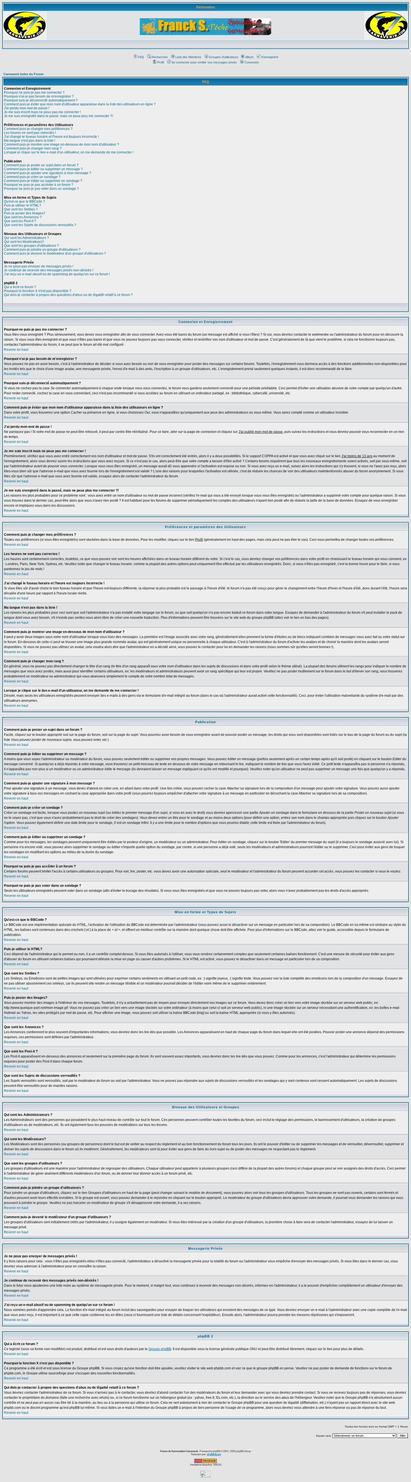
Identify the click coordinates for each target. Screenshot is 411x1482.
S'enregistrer (269, 57)
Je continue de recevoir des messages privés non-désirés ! (48, 270)
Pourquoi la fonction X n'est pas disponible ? (37, 291)
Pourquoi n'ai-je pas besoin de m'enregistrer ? (39, 96)
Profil (160, 62)
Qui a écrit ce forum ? (20, 287)
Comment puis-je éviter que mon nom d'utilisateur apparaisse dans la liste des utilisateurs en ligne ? (80, 104)
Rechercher (160, 57)
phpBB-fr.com (214, 1454)
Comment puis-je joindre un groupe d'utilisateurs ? (42, 250)
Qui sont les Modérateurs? (24, 242)
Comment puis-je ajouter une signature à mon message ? (47, 173)
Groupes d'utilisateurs (223, 57)
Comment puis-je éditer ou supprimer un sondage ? (43, 181)
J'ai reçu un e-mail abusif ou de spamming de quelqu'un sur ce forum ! (57, 274)
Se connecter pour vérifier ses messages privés (204, 62)
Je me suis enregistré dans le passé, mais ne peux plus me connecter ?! (58, 116)
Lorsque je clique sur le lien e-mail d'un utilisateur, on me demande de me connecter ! (68, 152)
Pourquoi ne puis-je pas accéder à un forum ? (38, 185)
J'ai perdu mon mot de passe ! (26, 108)
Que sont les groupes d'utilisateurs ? (31, 246)
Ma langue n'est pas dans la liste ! (29, 141)
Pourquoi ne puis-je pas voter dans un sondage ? (41, 189)
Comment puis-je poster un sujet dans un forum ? (41, 165)
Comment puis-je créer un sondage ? (32, 177)
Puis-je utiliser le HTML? (22, 205)
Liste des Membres (188, 57)
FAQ (141, 57)
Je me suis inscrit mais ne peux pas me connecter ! (42, 112)
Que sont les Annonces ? (23, 217)
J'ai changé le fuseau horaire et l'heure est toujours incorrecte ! (51, 137)
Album (249, 57)
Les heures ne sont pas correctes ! (30, 133)
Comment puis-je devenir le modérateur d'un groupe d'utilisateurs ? (55, 253)
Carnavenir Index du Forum (23, 74)
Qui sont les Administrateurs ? (26, 238)
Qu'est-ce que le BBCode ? (24, 201)
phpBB (216, 1451)
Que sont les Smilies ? (21, 209)
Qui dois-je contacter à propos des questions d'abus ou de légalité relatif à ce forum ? (68, 295)
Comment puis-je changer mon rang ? (33, 148)
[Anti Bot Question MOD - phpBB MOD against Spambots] (205, 1462)
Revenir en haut (16, 350)
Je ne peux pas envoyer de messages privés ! (38, 266)
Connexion (251, 62)
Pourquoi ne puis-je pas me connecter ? (34, 92)
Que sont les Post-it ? (20, 221)
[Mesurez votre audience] (205, 1476)
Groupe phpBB (159, 1349)
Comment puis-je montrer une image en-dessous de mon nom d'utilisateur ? (61, 144)
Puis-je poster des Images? (24, 213)
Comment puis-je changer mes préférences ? (38, 129)
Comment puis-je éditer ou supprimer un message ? (43, 169)
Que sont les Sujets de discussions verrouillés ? (40, 225)
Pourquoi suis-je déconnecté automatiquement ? (41, 100)
